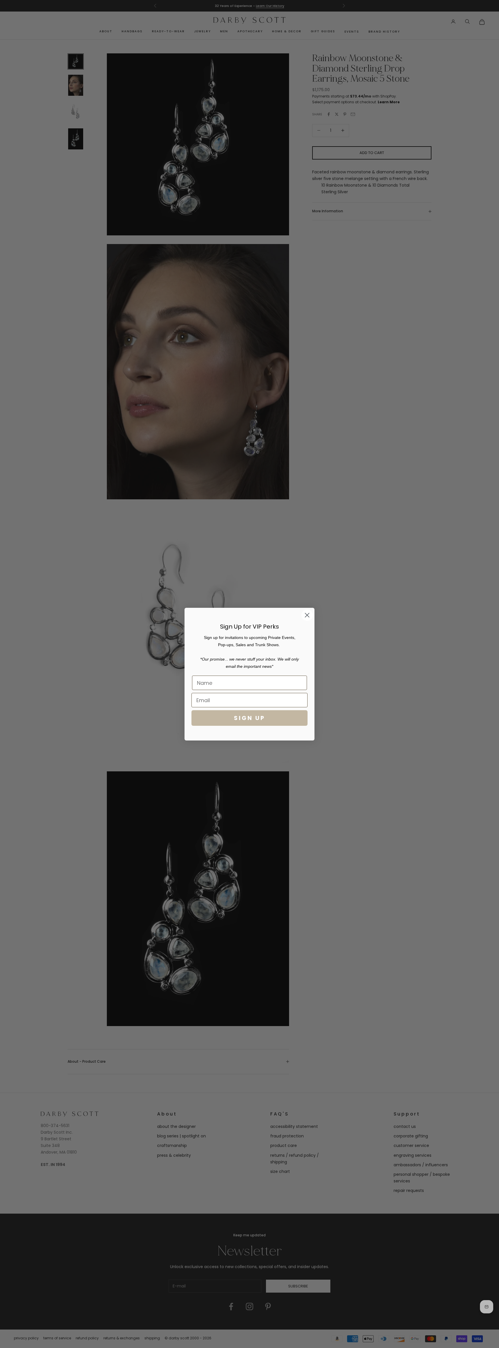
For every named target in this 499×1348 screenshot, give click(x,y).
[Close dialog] (307, 615)
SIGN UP (249, 718)
